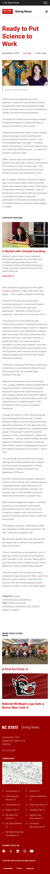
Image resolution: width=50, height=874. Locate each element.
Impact (17, 596)
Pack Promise (33, 606)
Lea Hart (27, 53)
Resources (30, 868)
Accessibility (7, 868)
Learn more (42, 576)
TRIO (4, 385)
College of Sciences (11, 291)
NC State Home (12, 2)
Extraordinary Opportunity (14, 606)
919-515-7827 (8, 750)
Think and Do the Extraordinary (16, 599)
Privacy (19, 868)
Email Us (6, 744)
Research (6, 609)
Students (15, 609)
